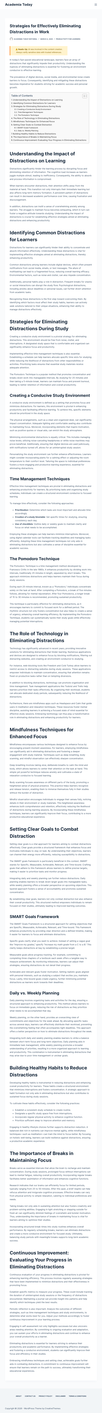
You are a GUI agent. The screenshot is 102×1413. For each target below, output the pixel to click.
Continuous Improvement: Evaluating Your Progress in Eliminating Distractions (49, 140)
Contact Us (30, 1396)
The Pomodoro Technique (28, 115)
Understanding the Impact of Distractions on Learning (38, 100)
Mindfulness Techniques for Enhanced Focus (34, 121)
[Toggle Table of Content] (83, 96)
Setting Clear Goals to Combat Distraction (32, 125)
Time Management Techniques (30, 112)
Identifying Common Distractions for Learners (34, 103)
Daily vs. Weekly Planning (28, 131)
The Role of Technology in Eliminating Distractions (36, 118)
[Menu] (96, 4)
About (19, 1396)
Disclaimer (60, 1396)
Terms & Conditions (77, 1396)
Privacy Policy (45, 1396)
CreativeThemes (52, 1408)
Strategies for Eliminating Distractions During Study (37, 106)
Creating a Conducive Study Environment (34, 109)
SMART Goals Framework (27, 128)
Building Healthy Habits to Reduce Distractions (34, 134)
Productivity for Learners (68, 39)
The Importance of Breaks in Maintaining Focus (35, 137)
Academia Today (18, 4)
